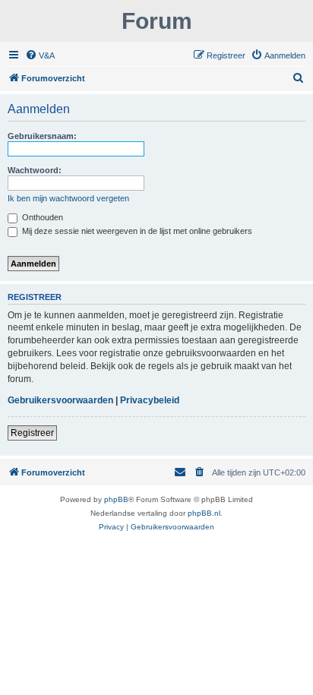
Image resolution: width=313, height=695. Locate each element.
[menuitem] (40, 55)
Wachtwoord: (35, 170)
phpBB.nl (204, 513)
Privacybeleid (149, 400)
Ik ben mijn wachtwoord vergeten (68, 198)
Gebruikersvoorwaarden (60, 400)
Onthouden (41, 217)
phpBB (116, 499)
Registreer (32, 433)
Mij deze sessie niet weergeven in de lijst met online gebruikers (136, 230)
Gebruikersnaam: (42, 136)
